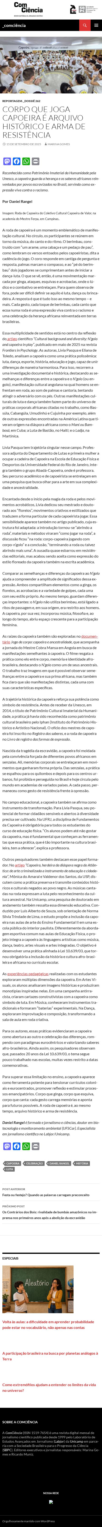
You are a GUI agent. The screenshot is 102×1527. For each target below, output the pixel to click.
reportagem (12, 101)
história (82, 1163)
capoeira (12, 1163)
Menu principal (96, 25)
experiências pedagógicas (28, 973)
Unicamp (76, 1441)
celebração (34, 1163)
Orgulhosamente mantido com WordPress (28, 1521)
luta (9, 1169)
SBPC (7, 1450)
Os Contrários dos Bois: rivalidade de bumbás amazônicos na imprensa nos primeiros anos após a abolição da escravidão (49, 1212)
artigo (12, 338)
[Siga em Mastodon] (51, 1501)
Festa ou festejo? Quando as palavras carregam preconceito (45, 1192)
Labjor (59, 1441)
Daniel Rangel (60, 1163)
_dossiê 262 (31, 101)
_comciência (14, 25)
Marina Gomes (59, 144)
